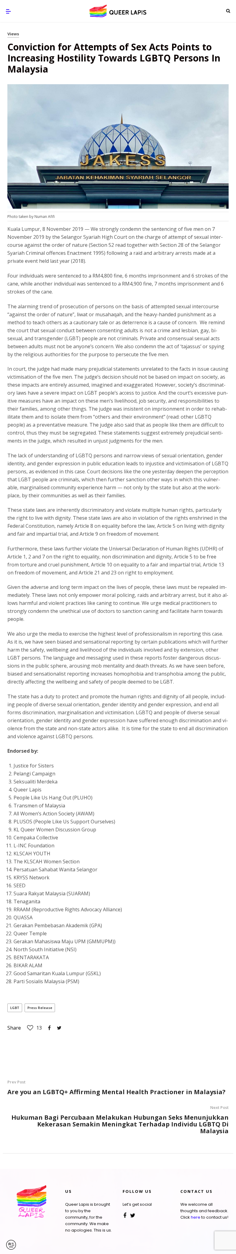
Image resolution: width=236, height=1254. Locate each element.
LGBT (14, 1007)
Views (13, 34)
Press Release (39, 1007)
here (195, 1217)
